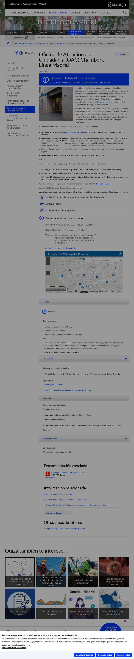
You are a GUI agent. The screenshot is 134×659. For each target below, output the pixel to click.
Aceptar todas (123, 655)
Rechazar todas (105, 655)
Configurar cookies (84, 655)
